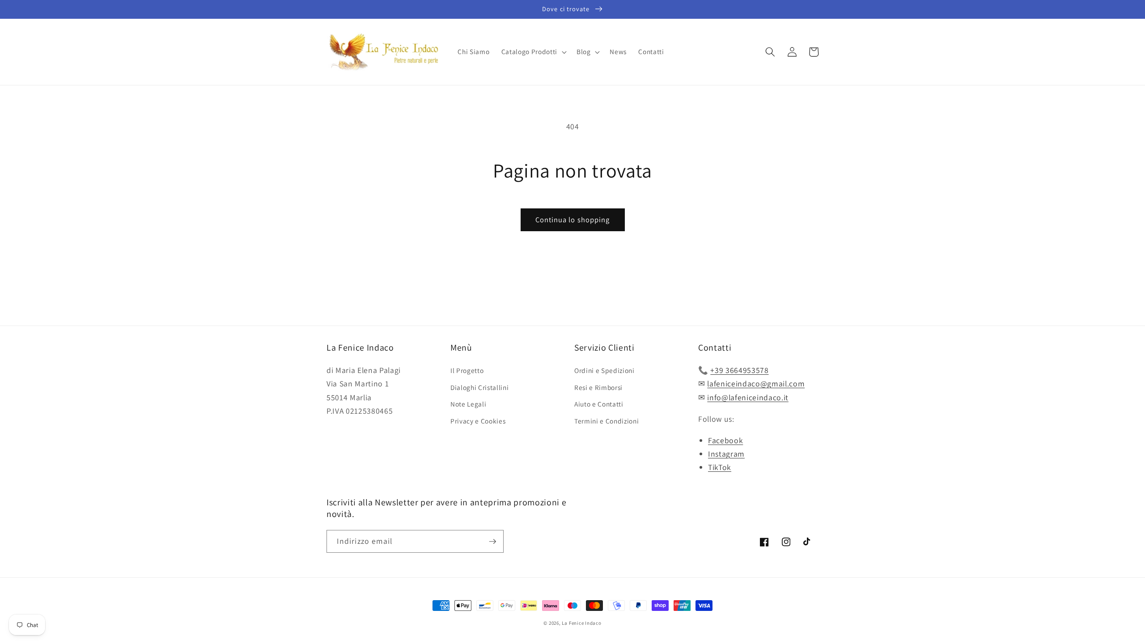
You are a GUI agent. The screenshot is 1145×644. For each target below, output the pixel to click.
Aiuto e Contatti (598, 403)
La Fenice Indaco (581, 623)
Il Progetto (466, 370)
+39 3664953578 (739, 370)
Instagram (726, 454)
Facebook (725, 440)
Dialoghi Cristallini (479, 387)
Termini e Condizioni (606, 420)
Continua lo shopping (572, 220)
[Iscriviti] (492, 541)
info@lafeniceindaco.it (748, 397)
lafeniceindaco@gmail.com (756, 383)
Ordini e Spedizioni (604, 370)
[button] (533, 52)
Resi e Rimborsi (598, 387)
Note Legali (468, 403)
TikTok (719, 467)
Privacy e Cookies (477, 420)
